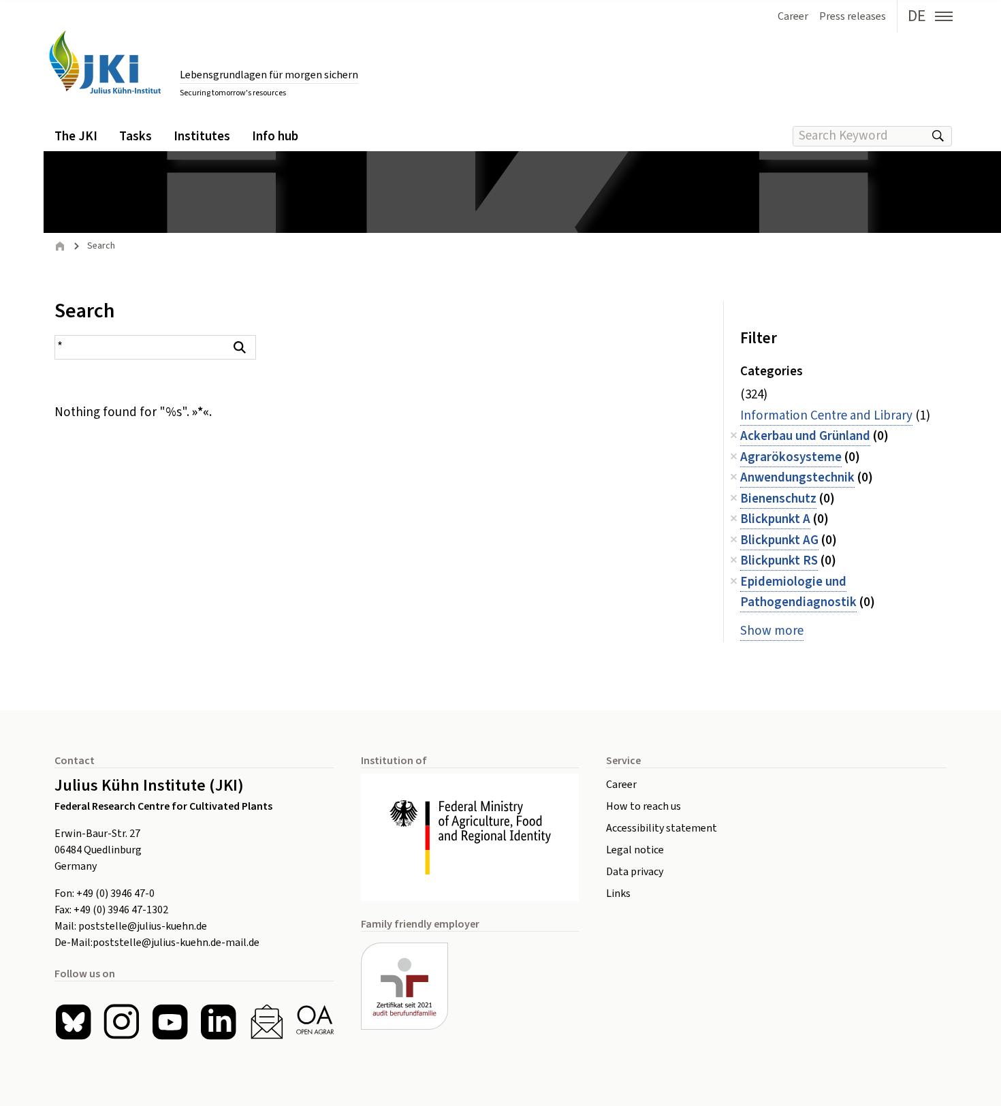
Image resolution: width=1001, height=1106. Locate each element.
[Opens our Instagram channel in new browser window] (121, 1022)
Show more (772, 631)
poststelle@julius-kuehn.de (142, 926)
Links (618, 893)
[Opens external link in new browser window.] (470, 837)
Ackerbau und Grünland (805, 436)
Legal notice (635, 849)
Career (621, 784)
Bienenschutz (778, 499)
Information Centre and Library (826, 416)
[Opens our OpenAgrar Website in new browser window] (315, 1022)
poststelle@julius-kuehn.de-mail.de (176, 942)
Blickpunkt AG (779, 540)
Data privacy (634, 871)
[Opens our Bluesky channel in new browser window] (73, 1022)
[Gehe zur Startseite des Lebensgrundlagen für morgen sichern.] (105, 62)
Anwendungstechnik (797, 478)
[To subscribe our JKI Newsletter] (266, 1022)
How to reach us (643, 806)
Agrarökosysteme (791, 457)
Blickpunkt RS (779, 561)
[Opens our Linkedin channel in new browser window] (218, 1022)
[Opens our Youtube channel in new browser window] (170, 1022)
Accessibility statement (661, 828)
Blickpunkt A (775, 519)
